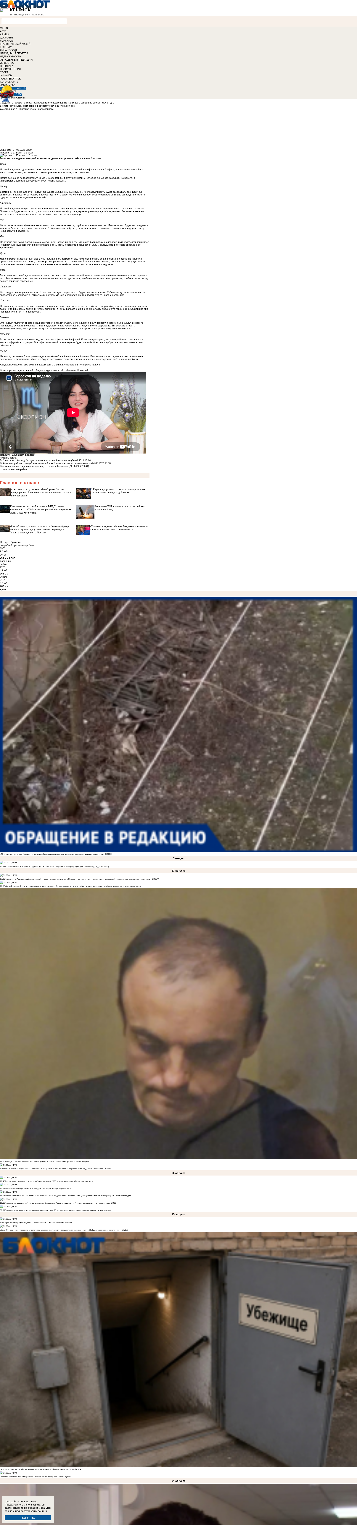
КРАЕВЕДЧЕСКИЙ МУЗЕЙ (15, 44)
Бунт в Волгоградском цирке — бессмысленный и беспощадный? (34, 1223)
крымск (5, 469)
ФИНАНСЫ (6, 75)
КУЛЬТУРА (6, 47)
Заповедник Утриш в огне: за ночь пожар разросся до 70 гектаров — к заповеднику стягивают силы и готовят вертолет (58, 1210)
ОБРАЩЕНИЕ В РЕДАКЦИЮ (16, 59)
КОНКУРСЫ (7, 40)
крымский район (18, 469)
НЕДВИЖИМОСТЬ (10, 56)
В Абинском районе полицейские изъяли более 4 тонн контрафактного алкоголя (45, 463)
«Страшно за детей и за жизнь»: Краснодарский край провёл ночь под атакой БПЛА (43, 1469)
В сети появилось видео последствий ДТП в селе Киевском (34, 466)
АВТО (3, 31)
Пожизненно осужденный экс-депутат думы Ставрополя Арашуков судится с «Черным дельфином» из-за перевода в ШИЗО (60, 1203)
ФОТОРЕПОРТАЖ (10, 78)
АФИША (4, 34)
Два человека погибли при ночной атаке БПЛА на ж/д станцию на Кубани (38, 1477)
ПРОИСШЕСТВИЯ (10, 69)
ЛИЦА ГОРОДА (8, 50)
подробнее (28, 545)
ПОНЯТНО (28, 1517)
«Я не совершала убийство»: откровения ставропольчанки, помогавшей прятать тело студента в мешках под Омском (58, 1169)
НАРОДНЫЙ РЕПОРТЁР (14, 53)
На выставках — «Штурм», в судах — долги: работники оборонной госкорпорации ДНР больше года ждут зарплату (57, 866)
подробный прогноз (11, 545)
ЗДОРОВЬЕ (7, 37)
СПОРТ (4, 72)
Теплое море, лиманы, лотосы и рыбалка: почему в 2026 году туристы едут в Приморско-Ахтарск (49, 1181)
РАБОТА (21, 88)
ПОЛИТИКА (6, 66)
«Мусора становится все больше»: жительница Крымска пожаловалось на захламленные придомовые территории (52, 854)
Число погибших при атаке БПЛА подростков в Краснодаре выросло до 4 (38, 1188)
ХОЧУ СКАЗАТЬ (9, 81)
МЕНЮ (4, 28)
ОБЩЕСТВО (7, 62)
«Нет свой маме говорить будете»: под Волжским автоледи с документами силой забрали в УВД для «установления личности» (63, 1230)
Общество (6, 149)
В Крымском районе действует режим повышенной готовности (35, 460)
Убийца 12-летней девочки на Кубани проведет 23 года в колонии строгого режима (43, 1161)
